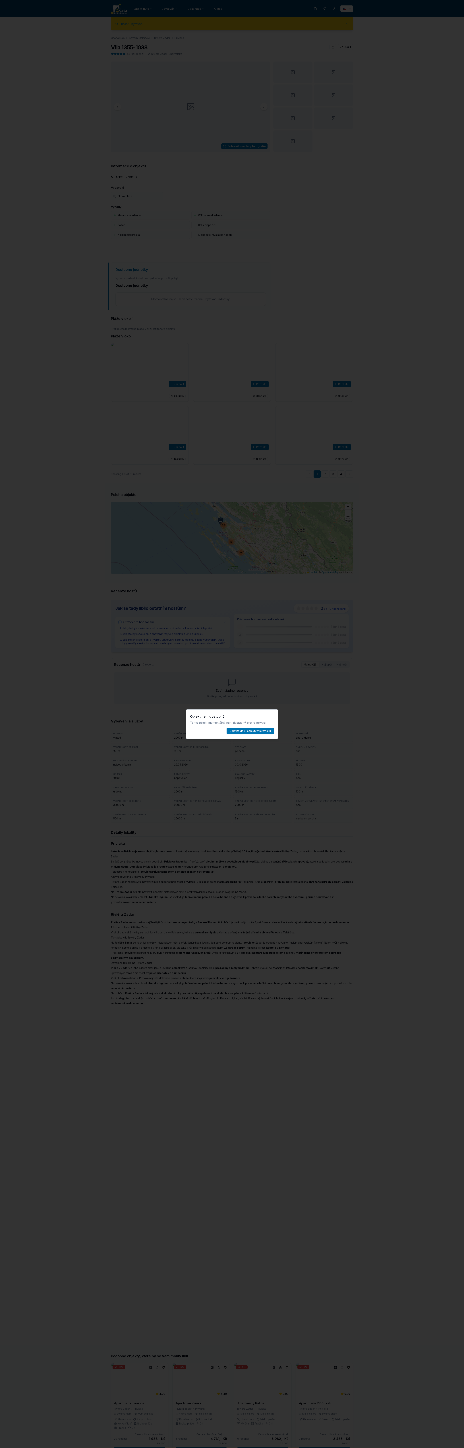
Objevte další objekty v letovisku (250, 730)
